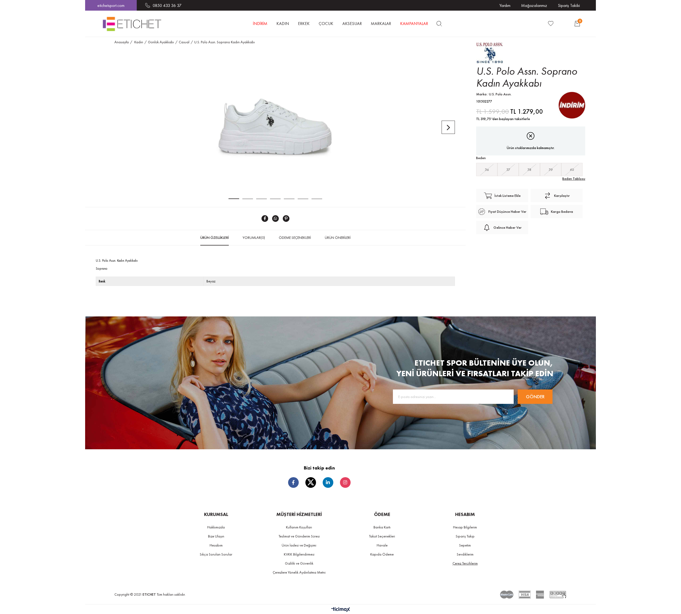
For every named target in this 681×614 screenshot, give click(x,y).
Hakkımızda (216, 527)
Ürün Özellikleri (214, 237)
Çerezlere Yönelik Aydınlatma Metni (299, 572)
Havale (382, 545)
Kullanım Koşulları (299, 527)
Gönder (535, 396)
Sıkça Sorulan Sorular (216, 554)
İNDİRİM (260, 23)
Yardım (504, 5)
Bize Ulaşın (216, 536)
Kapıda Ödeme (382, 554)
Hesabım (216, 545)
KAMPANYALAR (414, 23)
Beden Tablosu (573, 178)
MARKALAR (381, 23)
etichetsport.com (110, 5)
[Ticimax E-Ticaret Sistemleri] (340, 610)
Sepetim (465, 545)
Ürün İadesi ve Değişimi (299, 545)
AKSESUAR (352, 23)
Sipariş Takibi (569, 5)
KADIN (282, 23)
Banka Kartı (382, 527)
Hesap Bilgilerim (465, 527)
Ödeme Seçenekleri (295, 237)
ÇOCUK (326, 23)
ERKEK (304, 23)
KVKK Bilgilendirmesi (299, 554)
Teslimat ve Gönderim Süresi (299, 536)
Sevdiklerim (465, 554)
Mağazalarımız (534, 5)
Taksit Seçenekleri (382, 536)
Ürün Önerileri (338, 237)
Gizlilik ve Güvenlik (299, 563)
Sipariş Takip (465, 536)
